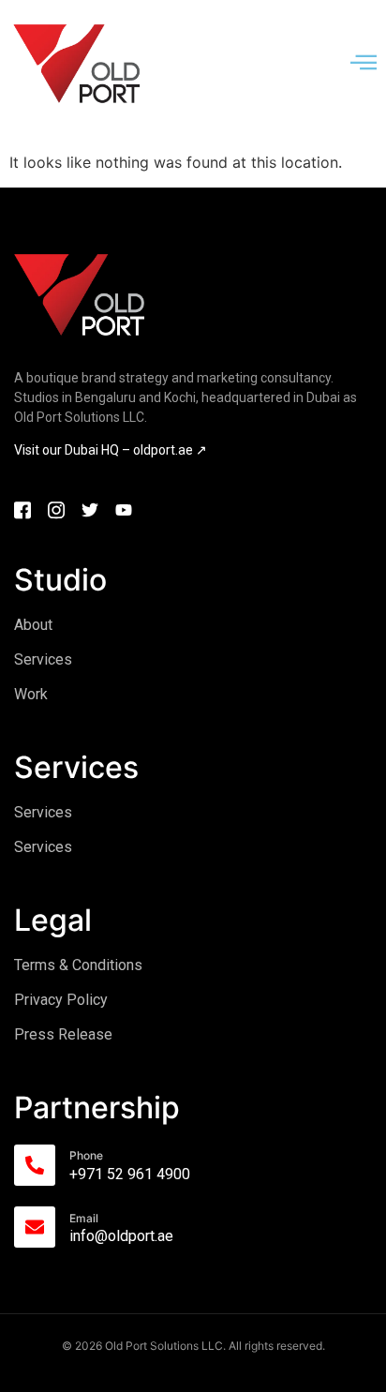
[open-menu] (363, 64)
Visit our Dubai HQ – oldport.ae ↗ (110, 449)
